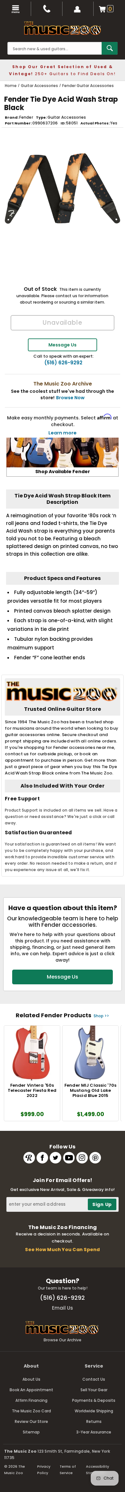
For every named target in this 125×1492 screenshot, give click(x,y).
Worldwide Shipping (94, 1411)
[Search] (110, 48)
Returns (94, 1421)
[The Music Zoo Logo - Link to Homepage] (62, 28)
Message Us (62, 345)
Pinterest (95, 1157)
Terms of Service (68, 1469)
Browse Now (70, 397)
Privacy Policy (43, 1469)
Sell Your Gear (93, 1390)
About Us (31, 1379)
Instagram (82, 1157)
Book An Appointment (31, 1390)
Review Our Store (31, 1421)
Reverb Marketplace (29, 1157)
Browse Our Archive (62, 1340)
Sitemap (31, 1432)
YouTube (69, 1157)
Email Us (62, 1308)
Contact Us (93, 1379)
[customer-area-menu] (78, 9)
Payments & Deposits (93, 1400)
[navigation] (15, 9)
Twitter (55, 1157)
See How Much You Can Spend (62, 1249)
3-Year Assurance (93, 1432)
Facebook (42, 1157)
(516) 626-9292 (63, 363)
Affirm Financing (31, 1400)
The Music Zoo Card (31, 1411)
